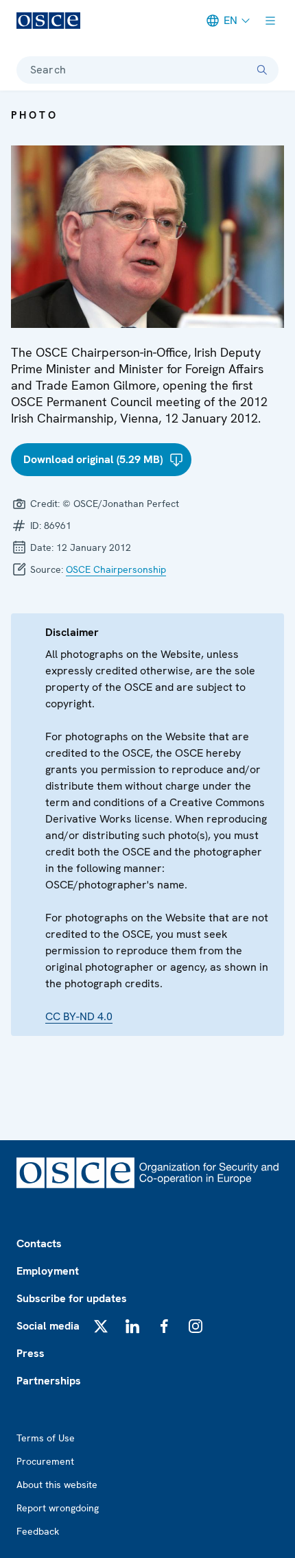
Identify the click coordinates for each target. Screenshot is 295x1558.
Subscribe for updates (71, 1298)
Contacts (39, 1243)
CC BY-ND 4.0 (79, 1016)
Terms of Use (45, 1438)
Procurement (45, 1461)
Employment (47, 1271)
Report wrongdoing (57, 1508)
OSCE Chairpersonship (116, 569)
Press (30, 1353)
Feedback (37, 1531)
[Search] (262, 70)
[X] (101, 1326)
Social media (48, 1326)
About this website (56, 1484)
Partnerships (48, 1380)
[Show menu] (270, 20)
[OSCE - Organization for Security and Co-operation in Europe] (48, 20)
